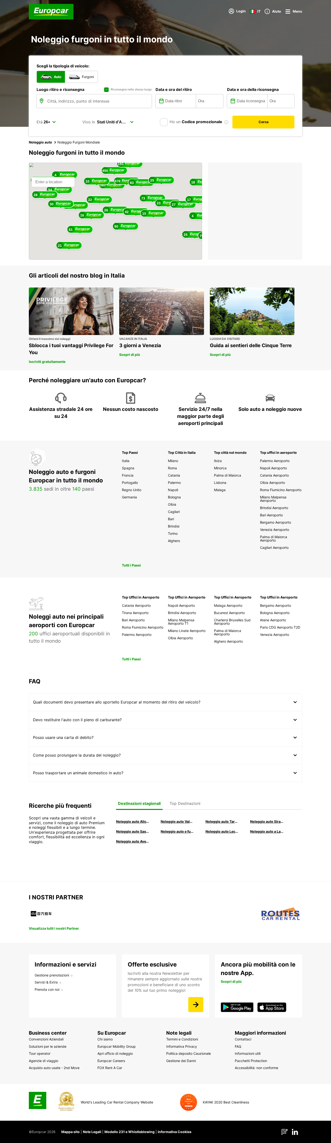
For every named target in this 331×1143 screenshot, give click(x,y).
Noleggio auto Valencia (177, 821)
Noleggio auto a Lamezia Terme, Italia (267, 831)
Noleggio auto (40, 142)
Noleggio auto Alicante (133, 821)
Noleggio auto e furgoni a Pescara (177, 831)
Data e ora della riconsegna (253, 89)
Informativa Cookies (174, 1132)
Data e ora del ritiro (174, 89)
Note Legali (92, 1132)
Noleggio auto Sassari (133, 831)
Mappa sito (70, 1132)
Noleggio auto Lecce (222, 831)
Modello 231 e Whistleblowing (129, 1132)
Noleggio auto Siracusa (267, 821)
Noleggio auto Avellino (133, 841)
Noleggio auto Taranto (222, 821)
